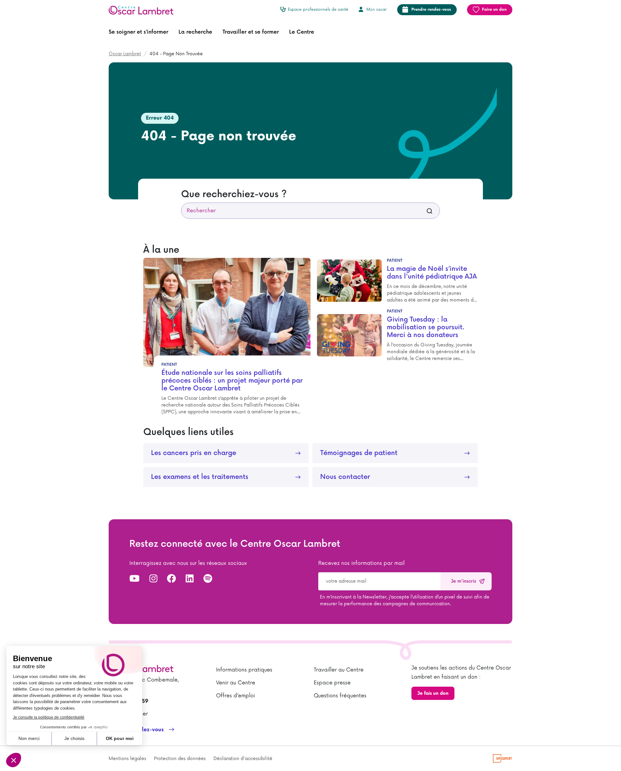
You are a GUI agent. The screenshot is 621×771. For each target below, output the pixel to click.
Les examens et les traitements (199, 477)
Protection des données (180, 758)
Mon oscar (376, 9)
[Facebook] (171, 579)
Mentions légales (127, 758)
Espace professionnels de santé (318, 9)
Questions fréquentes (340, 695)
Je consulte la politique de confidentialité (48, 717)
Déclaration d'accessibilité (242, 758)
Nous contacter (345, 477)
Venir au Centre (235, 683)
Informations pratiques (244, 670)
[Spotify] (207, 579)
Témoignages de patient (359, 453)
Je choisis (74, 738)
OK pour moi (120, 738)
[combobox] (310, 211)
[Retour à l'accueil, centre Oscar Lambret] (144, 10)
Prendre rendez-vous (431, 9)
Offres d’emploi (235, 695)
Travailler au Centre (339, 670)
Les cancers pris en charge (193, 453)
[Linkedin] (190, 579)
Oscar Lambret (125, 54)
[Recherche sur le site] (429, 211)
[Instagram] (153, 579)
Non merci (28, 738)
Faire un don (494, 9)
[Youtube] (134, 579)
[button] (138, 32)
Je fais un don (433, 693)
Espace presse (332, 683)
